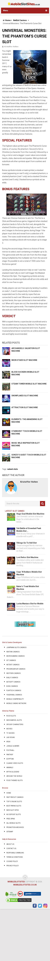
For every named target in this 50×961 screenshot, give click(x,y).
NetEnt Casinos (20, 20)
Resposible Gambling (15, 853)
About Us (10, 844)
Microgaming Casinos (15, 656)
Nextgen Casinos (13, 673)
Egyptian (10, 759)
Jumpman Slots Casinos (16, 647)
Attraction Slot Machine (24, 407)
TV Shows (10, 733)
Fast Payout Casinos (14, 797)
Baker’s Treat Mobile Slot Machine (27, 587)
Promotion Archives (15, 827)
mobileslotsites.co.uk (25, 885)
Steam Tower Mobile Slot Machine (29, 384)
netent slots (12, 469)
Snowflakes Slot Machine (24, 396)
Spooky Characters (14, 724)
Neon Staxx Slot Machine (24, 360)
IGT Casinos (11, 660)
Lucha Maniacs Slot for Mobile (29, 604)
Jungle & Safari (12, 746)
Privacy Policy (12, 866)
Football (10, 750)
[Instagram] (45, 906)
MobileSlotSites (16, 882)
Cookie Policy (12, 861)
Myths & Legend (12, 772)
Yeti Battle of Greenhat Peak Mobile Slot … (28, 529)
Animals (9, 767)
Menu (5, 10)
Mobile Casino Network (16, 703)
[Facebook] (35, 906)
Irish (8, 742)
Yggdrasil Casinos (14, 695)
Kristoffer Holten (11, 47)
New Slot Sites (12, 810)
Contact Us (11, 848)
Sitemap (9, 832)
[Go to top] (25, 878)
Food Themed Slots (14, 780)
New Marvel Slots (14, 720)
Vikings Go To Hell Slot (26, 543)
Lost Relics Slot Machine (27, 557)
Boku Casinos (12, 686)
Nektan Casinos (12, 652)
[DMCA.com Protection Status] (18, 902)
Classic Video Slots (14, 763)
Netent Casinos (12, 665)
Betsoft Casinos (13, 682)
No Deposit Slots (13, 814)
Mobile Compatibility (15, 699)
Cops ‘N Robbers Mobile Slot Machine (29, 573)
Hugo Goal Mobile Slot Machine (30, 514)
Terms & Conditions (14, 857)
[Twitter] (40, 906)
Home (8, 20)
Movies (9, 729)
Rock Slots (11, 716)
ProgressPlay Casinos (15, 669)
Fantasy (9, 755)
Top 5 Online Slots (14, 801)
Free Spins (10, 819)
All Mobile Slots (13, 823)
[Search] (42, 503)
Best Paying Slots (13, 806)
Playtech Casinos (13, 690)
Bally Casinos (12, 677)
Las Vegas (10, 737)
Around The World (14, 776)
